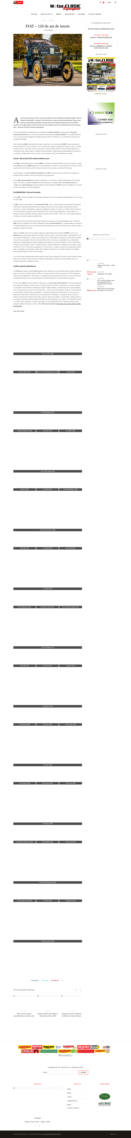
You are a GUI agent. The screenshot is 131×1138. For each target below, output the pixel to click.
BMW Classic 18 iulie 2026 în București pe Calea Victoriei (106, 289)
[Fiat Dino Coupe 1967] (47, 599)
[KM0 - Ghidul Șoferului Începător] (95, 1048)
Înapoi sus (113, 1134)
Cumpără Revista (72, 1101)
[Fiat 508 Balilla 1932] (47, 394)
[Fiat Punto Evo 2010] (47, 922)
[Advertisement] (47, 102)
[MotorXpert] (49, 1048)
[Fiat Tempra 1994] (24, 775)
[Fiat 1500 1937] (47, 423)
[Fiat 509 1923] (70, 364)
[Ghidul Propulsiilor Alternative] (48, 1052)
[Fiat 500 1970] (24, 541)
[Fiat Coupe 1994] (47, 775)
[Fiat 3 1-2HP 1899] (47, 335)
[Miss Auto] (106, 1048)
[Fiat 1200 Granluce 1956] (47, 511)
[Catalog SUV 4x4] (30, 1052)
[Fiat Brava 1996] (47, 805)
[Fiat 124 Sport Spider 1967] (70, 599)
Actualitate (101, 242)
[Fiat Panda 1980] (24, 717)
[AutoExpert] (25, 1048)
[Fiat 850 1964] (47, 570)
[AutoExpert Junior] (70, 1048)
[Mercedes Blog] (65, 1056)
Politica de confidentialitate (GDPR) (52, 1134)
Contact (69, 1097)
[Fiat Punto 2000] (70, 834)
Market (69, 1104)
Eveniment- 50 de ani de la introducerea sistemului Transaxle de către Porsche (101, 247)
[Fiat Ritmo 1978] (47, 687)
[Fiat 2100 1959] (47, 541)
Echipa (69, 1093)
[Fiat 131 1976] (70, 658)
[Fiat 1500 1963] (70, 541)
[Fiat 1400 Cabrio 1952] (47, 452)
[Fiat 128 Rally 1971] (47, 629)
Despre (69, 1089)
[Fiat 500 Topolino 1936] (24, 423)
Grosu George (49, 30)
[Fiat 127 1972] (47, 658)
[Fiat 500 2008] (47, 893)
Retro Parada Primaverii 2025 (101, 29)
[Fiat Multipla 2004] (47, 834)
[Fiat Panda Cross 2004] (24, 893)
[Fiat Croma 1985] (70, 717)
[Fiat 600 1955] (47, 482)
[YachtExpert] (58, 1048)
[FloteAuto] (37, 1048)
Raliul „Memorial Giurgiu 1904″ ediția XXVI (101, 47)
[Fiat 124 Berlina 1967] (24, 599)
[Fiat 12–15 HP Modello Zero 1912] (47, 364)
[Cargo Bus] (83, 1048)
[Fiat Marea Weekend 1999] (24, 834)
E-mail (45, 1072)
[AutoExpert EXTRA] (85, 1052)
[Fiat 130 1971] (24, 658)
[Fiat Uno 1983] (47, 717)
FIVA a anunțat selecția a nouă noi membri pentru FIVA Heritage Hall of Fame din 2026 (106, 283)
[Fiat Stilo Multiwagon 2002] (47, 864)
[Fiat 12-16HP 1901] (24, 364)
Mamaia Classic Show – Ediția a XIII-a (106, 266)
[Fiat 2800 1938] (70, 423)
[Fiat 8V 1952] (24, 482)
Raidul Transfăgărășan (101, 37)
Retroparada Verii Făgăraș (104, 274)
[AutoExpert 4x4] (102, 1052)
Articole (43, 21)
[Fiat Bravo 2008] (70, 893)
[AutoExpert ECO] (67, 1052)
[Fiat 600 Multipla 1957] (70, 482)
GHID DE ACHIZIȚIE (73, 1108)
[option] (23, 1006)
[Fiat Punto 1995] (70, 775)
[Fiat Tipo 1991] (47, 746)
